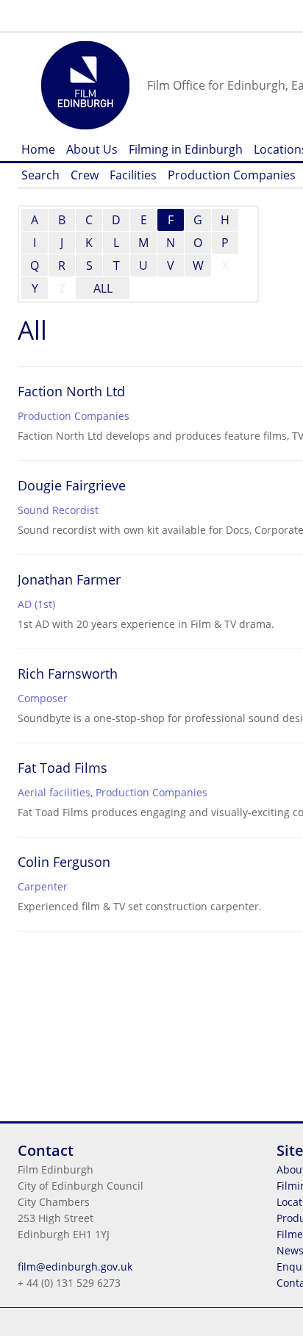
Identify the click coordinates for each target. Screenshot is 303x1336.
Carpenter (43, 886)
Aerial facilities (54, 792)
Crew (85, 175)
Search (40, 175)
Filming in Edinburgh (186, 149)
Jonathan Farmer (69, 579)
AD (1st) (36, 604)
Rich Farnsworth (68, 673)
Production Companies (232, 175)
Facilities (133, 175)
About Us (92, 149)
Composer (43, 698)
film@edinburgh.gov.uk (75, 1267)
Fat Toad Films (62, 767)
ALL (103, 288)
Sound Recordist (58, 510)
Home (38, 149)
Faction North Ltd (71, 391)
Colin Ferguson (64, 862)
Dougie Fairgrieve (72, 485)
